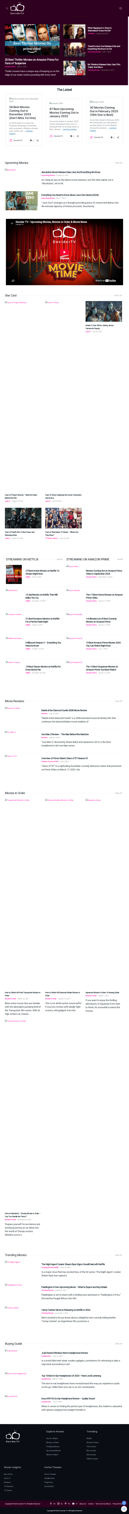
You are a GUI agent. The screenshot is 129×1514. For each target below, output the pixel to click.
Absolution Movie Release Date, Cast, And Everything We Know (70, 172)
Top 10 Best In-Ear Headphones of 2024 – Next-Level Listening (71, 1375)
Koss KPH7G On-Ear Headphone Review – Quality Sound (68, 1398)
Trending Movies (94, 70)
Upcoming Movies (94, 52)
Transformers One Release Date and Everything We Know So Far (104, 47)
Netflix (28, 577)
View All (118, 163)
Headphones (46, 1356)
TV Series (91, 33)
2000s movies (92, 1459)
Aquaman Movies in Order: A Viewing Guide (102, 992)
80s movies (91, 1450)
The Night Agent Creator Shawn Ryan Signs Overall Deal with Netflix (73, 1264)
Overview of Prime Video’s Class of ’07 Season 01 (64, 758)
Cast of (7, 501)
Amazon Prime (10, 67)
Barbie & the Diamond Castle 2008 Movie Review (64, 710)
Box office (8, 1474)
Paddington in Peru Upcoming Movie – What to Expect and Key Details (74, 1287)
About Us (82, 1504)
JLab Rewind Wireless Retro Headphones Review (64, 1353)
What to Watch (52, 1455)
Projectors (48, 1482)
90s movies (91, 1455)
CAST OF (118, 295)
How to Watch (52, 1438)
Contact (91, 1504)
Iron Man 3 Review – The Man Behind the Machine (65, 734)
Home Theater (50, 1474)
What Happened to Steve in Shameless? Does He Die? (100, 29)
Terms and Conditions (103, 1504)
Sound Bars (49, 1486)
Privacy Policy (117, 1504)
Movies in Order (10, 999)
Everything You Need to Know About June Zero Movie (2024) (70, 195)
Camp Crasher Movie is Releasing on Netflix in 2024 (65, 1310)
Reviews (44, 713)
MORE (60, 559)
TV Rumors (8, 1486)
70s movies (91, 1446)
